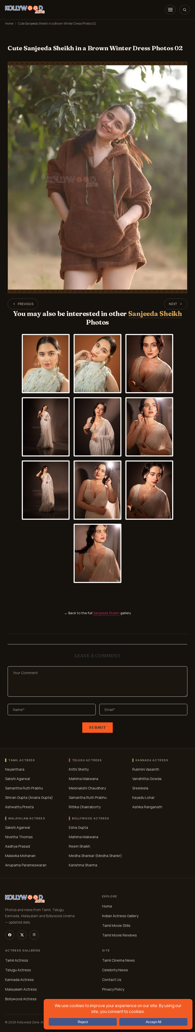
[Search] (184, 9)
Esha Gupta (78, 827)
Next (173, 304)
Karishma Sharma (83, 864)
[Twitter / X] (21, 935)
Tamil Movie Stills (116, 925)
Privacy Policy (113, 989)
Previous (26, 304)
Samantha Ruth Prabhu (24, 787)
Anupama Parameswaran (25, 864)
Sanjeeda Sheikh (155, 313)
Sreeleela (140, 787)
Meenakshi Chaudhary (87, 787)
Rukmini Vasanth (145, 769)
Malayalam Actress (21, 989)
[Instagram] (34, 935)
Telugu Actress (18, 969)
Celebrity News (115, 969)
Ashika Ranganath (147, 806)
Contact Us (111, 979)
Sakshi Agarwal (17, 778)
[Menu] (170, 9)
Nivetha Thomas (19, 836)
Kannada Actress (19, 979)
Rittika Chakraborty (85, 806)
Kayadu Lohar (143, 797)
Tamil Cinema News (118, 960)
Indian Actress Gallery (120, 915)
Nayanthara (14, 769)
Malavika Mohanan (20, 855)
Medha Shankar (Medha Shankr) (95, 855)
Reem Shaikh (79, 846)
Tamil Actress (16, 960)
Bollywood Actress (21, 998)
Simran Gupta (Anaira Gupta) (29, 797)
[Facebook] (9, 935)
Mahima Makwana (83, 778)
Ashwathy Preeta (19, 806)
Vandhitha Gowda (146, 778)
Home (9, 23)
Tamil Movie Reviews (119, 935)
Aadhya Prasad (17, 846)
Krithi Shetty (79, 769)
